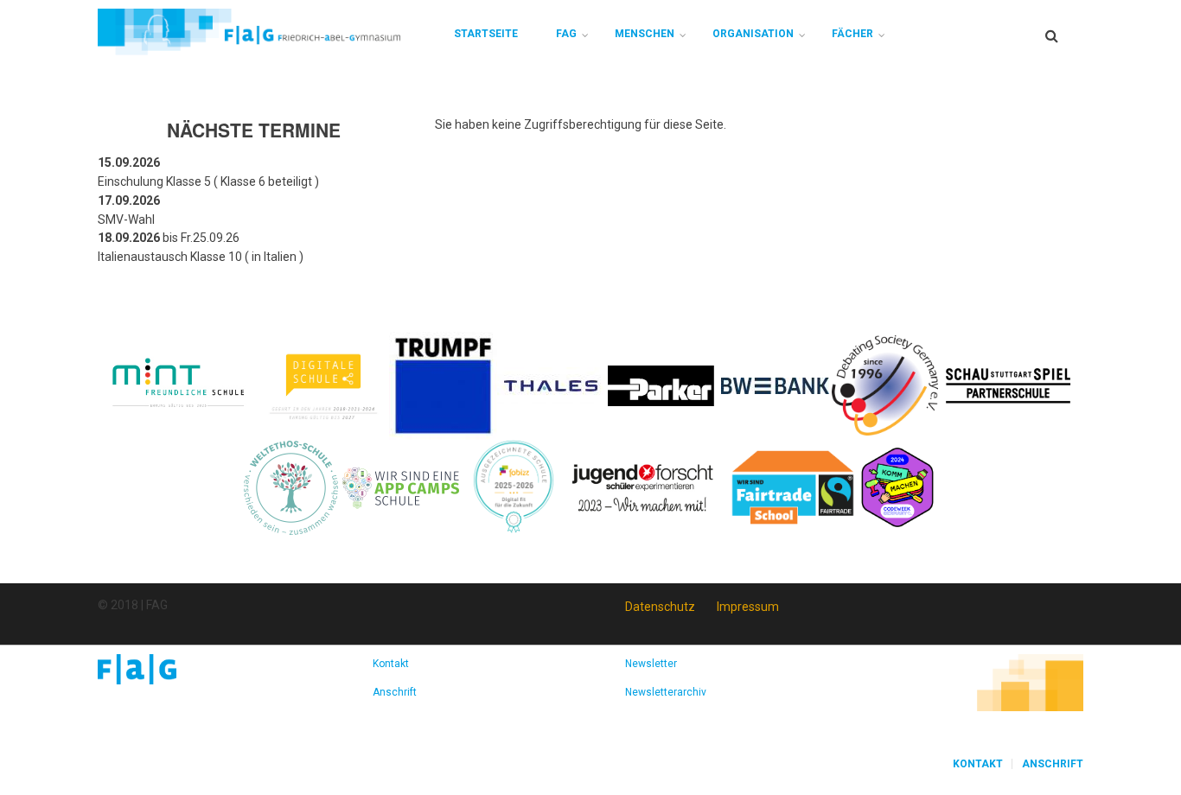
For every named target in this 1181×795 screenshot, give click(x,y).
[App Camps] (401, 486)
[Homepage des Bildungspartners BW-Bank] (775, 384)
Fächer (852, 34)
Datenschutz (660, 607)
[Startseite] (249, 31)
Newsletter (651, 664)
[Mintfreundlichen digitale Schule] (322, 384)
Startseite (486, 34)
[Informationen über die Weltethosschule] (291, 486)
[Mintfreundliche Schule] (177, 384)
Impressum (748, 607)
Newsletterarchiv (665, 692)
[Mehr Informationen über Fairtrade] (793, 486)
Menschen (644, 34)
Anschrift (395, 692)
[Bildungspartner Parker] (662, 384)
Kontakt (391, 664)
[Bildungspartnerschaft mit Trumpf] (443, 384)
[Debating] (885, 384)
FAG (566, 34)
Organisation (753, 34)
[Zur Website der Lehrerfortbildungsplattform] (513, 486)
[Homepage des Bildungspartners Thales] (551, 384)
